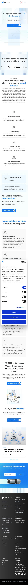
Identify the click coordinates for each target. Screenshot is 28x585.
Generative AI (5, 524)
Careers (4, 508)
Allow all (14, 312)
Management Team (7, 506)
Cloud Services (5, 530)
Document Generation (20, 541)
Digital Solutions (5, 520)
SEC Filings (4, 545)
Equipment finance (19, 522)
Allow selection (14, 317)
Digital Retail (18, 501)
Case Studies (5, 560)
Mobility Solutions (19, 512)
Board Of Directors (6, 504)
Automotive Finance (20, 520)
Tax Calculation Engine (20, 550)
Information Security (7, 518)
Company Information (7, 539)
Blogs (3, 565)
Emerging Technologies (5, 527)
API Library (17, 543)
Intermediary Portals (20, 504)
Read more (6, 455)
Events (3, 567)
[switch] (24, 292)
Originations (18, 506)
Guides (3, 562)
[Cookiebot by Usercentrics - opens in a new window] (20, 262)
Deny (14, 322)
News (3, 541)
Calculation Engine (19, 539)
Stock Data (4, 543)
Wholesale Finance (19, 510)
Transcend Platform (20, 499)
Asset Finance (18, 518)
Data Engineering (6, 532)
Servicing (17, 508)
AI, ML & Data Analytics (7, 522)
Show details (20, 307)
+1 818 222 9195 (22, 569)
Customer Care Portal (20, 548)
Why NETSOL (5, 502)
